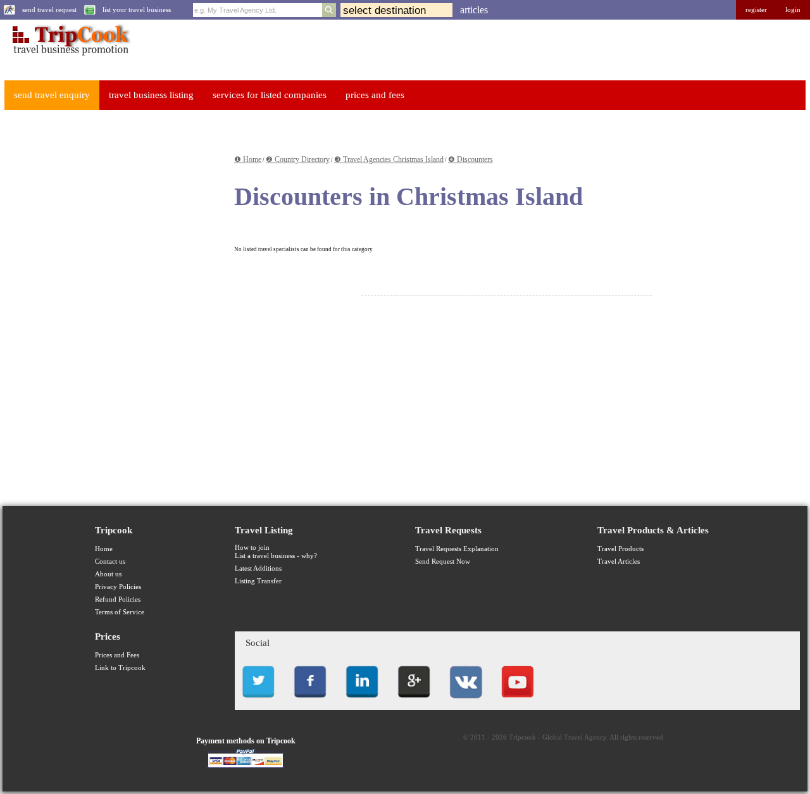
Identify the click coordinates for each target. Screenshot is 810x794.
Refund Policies (117, 599)
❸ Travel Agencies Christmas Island (389, 159)
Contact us (110, 561)
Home (104, 548)
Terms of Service (119, 612)
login (793, 9)
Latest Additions (258, 568)
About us (108, 574)
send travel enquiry (52, 95)
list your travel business (137, 9)
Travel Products (620, 548)
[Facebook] (310, 701)
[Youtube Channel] (517, 701)
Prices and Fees (117, 655)
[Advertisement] (99, 310)
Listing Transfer (258, 581)
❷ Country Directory (298, 159)
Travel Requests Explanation (457, 548)
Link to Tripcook (120, 667)
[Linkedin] (362, 701)
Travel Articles (618, 561)
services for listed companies (270, 95)
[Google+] (414, 701)
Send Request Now (442, 561)
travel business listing (151, 95)
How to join (252, 547)
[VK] (466, 701)
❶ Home (247, 159)
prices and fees (375, 95)
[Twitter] (258, 701)
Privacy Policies (118, 586)
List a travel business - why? (276, 555)
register (756, 9)
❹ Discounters (470, 159)
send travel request (49, 9)
